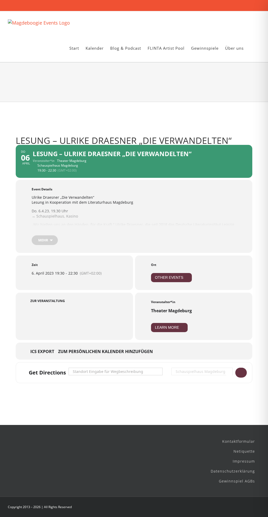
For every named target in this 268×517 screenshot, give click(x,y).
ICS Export (42, 351)
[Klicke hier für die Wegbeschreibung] (241, 373)
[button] (252, 48)
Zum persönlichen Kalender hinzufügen (105, 351)
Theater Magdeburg (171, 311)
